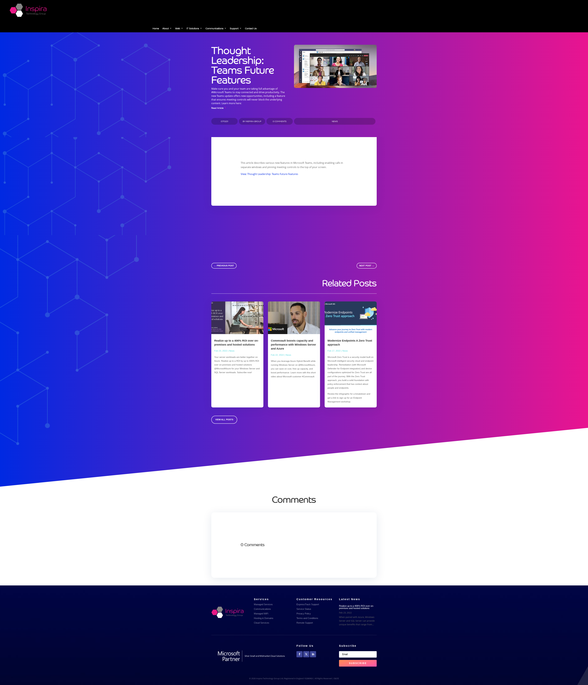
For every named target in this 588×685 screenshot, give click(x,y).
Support (234, 28)
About (165, 28)
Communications (214, 28)
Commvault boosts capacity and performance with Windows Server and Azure (293, 344)
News (335, 121)
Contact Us (251, 28)
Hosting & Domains (263, 618)
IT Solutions (193, 28)
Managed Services (263, 604)
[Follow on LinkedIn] (313, 654)
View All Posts (224, 419)
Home (156, 28)
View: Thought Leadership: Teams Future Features (269, 174)
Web (177, 28)
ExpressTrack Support (307, 604)
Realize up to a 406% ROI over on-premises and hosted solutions (356, 607)
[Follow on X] (306, 654)
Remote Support (304, 622)
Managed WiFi (261, 613)
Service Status (303, 609)
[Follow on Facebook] (299, 654)
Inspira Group (253, 121)
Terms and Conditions (307, 618)
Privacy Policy (303, 613)
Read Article (217, 108)
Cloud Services (261, 622)
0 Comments (279, 121)
